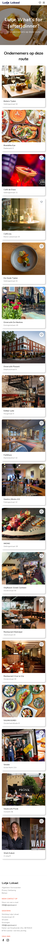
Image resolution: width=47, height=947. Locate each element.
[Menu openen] (43, 2)
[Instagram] (7, 940)
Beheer (4, 893)
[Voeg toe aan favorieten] (41, 69)
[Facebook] (3, 940)
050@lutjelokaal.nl (9, 905)
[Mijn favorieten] (40, 2)
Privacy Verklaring (9, 890)
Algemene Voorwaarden (11, 888)
